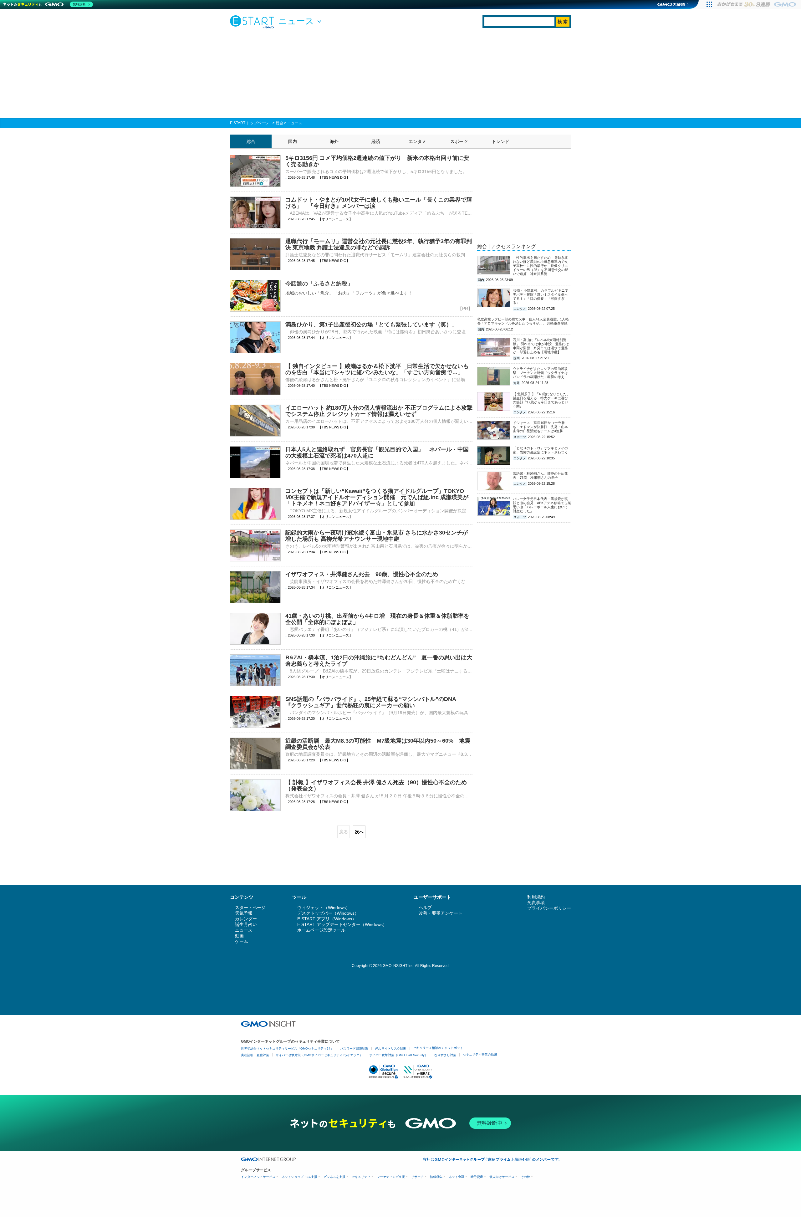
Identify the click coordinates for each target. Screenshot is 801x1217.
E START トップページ (249, 123)
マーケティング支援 (391, 1177)
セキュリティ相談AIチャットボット (438, 1048)
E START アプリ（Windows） (326, 918)
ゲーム (241, 941)
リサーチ (417, 1177)
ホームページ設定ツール (321, 930)
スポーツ (459, 141)
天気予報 (244, 913)
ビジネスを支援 (334, 1177)
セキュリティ (361, 1177)
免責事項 (536, 902)
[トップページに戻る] (253, 21)
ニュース (294, 123)
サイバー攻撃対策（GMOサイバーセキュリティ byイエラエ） (319, 1055)
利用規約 (536, 896)
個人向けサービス (501, 1177)
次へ (359, 831)
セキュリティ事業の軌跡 (480, 1054)
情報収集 (436, 1177)
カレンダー (246, 918)
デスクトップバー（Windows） (328, 913)
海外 (334, 141)
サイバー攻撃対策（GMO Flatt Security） (398, 1055)
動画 (239, 935)
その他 (525, 1177)
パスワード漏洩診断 (354, 1048)
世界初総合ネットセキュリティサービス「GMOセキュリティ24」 (287, 1048)
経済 (375, 141)
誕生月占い (246, 924)
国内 (292, 141)
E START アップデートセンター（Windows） (342, 924)
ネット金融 (456, 1177)
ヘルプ (425, 907)
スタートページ (250, 907)
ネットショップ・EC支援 (299, 1177)
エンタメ (417, 141)
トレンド (500, 141)
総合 (279, 123)
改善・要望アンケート (440, 913)
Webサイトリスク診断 (390, 1048)
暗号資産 (477, 1177)
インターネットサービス (258, 1177)
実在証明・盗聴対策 (255, 1055)
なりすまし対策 (445, 1055)
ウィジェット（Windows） (323, 907)
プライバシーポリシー (549, 908)
